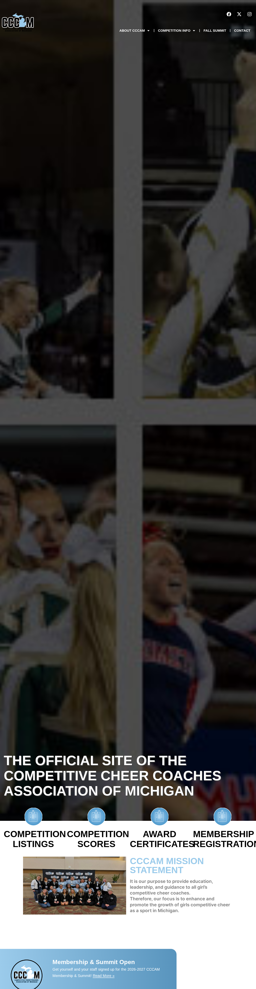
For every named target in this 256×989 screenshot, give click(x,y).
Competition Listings (35, 839)
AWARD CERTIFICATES (162, 839)
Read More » (104, 976)
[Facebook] (229, 14)
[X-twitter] (239, 14)
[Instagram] (249, 14)
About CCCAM (132, 30)
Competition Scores (98, 839)
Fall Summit (215, 30)
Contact (242, 30)
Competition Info (174, 30)
